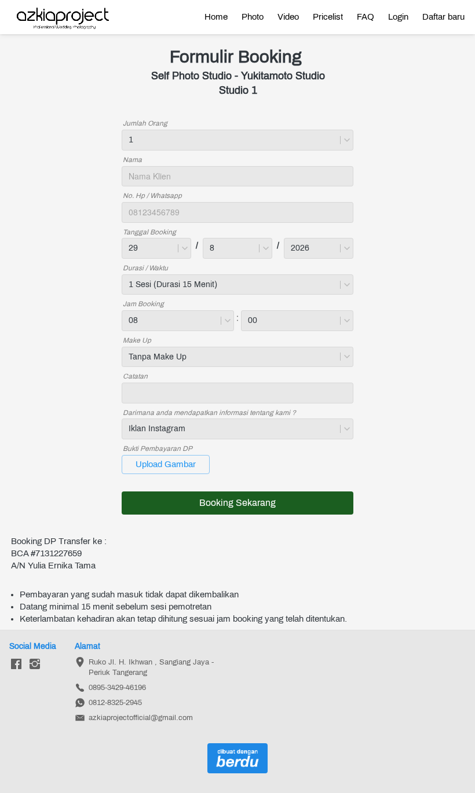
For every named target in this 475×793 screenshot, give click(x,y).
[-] (16, 665)
